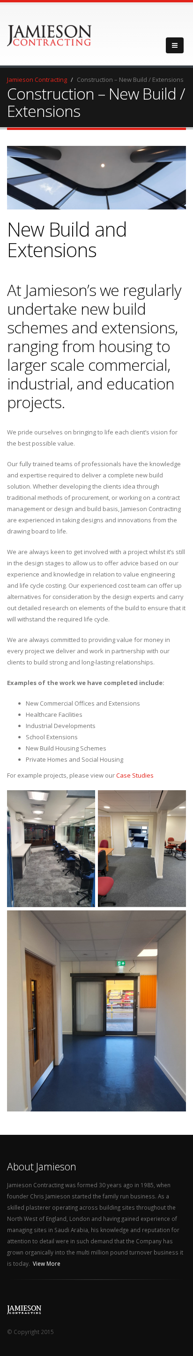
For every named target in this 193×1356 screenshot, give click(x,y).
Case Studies (135, 775)
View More (46, 1263)
